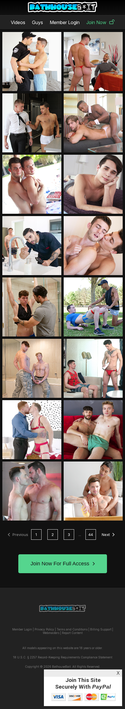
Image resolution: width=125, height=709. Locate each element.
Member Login (65, 22)
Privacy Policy (44, 629)
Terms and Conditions (72, 629)
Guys (37, 22)
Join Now (96, 22)
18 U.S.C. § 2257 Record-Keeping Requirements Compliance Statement (62, 657)
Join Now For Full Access (60, 564)
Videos (18, 22)
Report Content (72, 633)
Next (106, 534)
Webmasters (51, 633)
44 (90, 534)
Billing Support (100, 629)
